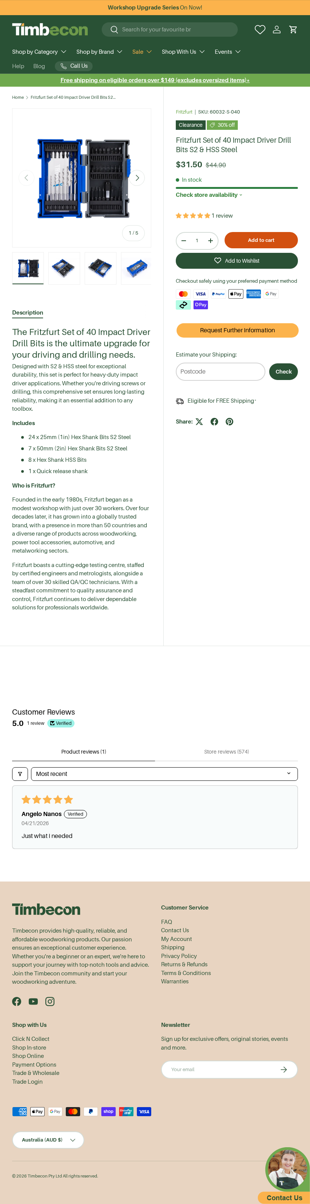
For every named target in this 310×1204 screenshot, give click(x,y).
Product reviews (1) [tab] (83, 752)
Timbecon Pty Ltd (45, 1176)
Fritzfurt (184, 112)
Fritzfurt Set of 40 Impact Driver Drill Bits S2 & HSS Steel (73, 97)
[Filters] (20, 774)
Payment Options (34, 1065)
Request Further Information (237, 330)
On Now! (155, 8)
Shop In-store (29, 1048)
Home (18, 97)
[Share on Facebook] (214, 421)
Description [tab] (27, 312)
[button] (293, 29)
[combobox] (170, 29)
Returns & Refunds (184, 964)
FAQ (166, 922)
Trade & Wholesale (35, 1073)
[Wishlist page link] (260, 29)
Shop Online (28, 1056)
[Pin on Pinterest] (229, 421)
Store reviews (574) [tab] (226, 752)
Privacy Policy (179, 956)
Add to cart (261, 240)
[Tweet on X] (199, 421)
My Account (176, 939)
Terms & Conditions (186, 973)
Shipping (172, 947)
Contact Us (175, 930)
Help (18, 66)
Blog (39, 66)
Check (284, 372)
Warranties (175, 981)
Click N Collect (31, 1039)
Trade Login (27, 1082)
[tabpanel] (81, 469)
